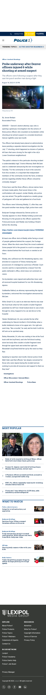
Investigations (9, 374)
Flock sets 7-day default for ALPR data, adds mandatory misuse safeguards (22, 492)
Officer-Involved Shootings (11, 59)
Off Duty (4, 545)
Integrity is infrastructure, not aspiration (14, 510)
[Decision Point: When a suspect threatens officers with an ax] (39, 521)
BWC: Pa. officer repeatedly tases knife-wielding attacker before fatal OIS (24, 484)
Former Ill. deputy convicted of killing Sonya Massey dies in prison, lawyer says (23, 468)
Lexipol (16, 681)
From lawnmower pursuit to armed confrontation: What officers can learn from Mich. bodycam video (17, 535)
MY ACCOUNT (29, 34)
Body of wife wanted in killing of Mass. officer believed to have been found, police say (23, 460)
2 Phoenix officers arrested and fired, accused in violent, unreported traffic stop (23, 476)
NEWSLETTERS (18, 34)
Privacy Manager (8, 672)
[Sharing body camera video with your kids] (39, 547)
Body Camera (6, 557)
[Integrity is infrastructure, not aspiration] (39, 509)
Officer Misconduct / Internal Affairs (16, 378)
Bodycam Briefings (8, 519)
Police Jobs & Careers (9, 507)
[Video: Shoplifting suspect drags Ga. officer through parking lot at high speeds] (39, 559)
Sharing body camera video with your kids (16, 548)
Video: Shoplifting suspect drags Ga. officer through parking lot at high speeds (16, 561)
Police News (31, 382)
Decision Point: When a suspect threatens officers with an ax (14, 522)
